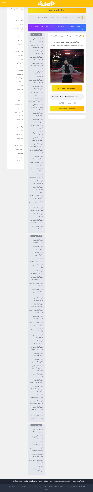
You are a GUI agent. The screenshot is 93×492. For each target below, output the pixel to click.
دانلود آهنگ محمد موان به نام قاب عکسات (36, 58)
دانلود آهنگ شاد (17, 481)
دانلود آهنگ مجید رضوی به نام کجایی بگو (36, 260)
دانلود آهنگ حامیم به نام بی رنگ (37, 375)
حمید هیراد (20, 161)
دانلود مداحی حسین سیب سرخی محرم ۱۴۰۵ (36, 443)
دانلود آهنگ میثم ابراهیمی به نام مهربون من (36, 409)
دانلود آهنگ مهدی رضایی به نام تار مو (38, 120)
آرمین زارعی (20, 36)
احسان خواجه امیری (17, 51)
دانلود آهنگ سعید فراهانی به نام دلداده (37, 114)
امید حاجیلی (20, 70)
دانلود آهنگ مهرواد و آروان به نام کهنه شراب (37, 145)
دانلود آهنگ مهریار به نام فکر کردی (36, 126)
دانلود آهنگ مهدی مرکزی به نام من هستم (36, 176)
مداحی (21, 24)
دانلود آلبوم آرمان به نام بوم (36, 151)
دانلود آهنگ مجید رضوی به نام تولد (38, 342)
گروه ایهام (20, 100)
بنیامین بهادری (19, 112)
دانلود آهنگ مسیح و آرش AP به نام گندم (37, 278)
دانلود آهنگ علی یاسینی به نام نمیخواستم (36, 311)
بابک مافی (20, 108)
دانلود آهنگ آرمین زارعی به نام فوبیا (36, 284)
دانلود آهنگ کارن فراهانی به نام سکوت (37, 139)
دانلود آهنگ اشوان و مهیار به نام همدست (37, 330)
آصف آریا (20, 44)
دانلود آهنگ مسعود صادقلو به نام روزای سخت (37, 291)
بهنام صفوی (20, 119)
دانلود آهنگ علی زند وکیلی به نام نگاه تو (37, 360)
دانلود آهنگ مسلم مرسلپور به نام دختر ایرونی (37, 189)
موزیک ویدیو (19, 20)
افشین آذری (20, 63)
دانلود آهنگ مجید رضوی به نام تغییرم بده (36, 396)
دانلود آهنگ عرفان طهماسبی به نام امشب (37, 305)
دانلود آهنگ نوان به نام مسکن (36, 266)
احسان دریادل (19, 48)
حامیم (21, 142)
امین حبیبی (20, 85)
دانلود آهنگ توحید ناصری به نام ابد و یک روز (37, 65)
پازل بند (21, 123)
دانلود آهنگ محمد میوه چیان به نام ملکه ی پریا (36, 221)
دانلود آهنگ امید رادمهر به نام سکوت (36, 163)
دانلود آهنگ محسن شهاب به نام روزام (70, 36)
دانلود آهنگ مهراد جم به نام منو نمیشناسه (36, 299)
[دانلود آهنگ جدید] (46, 3)
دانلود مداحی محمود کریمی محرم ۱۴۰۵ (37, 437)
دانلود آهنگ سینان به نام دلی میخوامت (37, 157)
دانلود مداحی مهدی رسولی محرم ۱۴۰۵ (37, 455)
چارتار (21, 130)
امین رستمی (20, 89)
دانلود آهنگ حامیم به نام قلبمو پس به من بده (36, 348)
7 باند (21, 33)
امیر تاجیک (20, 74)
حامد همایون (19, 138)
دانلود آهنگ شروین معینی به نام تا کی (37, 52)
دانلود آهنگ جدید (75, 42)
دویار (22, 164)
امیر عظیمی (20, 82)
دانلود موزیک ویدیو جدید (62, 481)
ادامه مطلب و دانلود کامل (67, 108)
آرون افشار (20, 40)
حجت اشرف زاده (18, 146)
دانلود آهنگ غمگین (30, 481)
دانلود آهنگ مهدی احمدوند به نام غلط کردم (36, 241)
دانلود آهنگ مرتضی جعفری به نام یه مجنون (36, 209)
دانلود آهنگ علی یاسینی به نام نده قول (36, 253)
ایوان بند (20, 97)
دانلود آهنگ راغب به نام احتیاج (36, 203)
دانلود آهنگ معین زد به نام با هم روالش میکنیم (36, 402)
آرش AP (21, 93)
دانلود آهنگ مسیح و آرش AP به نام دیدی (37, 416)
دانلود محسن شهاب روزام (66, 88)
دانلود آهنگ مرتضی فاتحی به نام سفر (37, 87)
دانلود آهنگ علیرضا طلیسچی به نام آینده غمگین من (37, 388)
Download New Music (57, 45)
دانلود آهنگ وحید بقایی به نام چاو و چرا (36, 81)
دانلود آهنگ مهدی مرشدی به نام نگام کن (37, 133)
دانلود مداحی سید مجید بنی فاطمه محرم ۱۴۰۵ (36, 449)
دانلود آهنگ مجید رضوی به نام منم (38, 247)
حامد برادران (19, 134)
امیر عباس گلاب (19, 78)
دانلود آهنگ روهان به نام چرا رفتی (37, 227)
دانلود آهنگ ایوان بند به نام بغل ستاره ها (36, 182)
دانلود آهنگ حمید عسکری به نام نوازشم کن (36, 100)
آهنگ (60, 103)
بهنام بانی (20, 115)
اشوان (21, 59)
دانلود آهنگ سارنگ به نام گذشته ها (37, 170)
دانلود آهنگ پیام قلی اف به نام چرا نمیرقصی (36, 196)
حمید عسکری (19, 157)
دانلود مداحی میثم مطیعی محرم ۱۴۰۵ (38, 430)
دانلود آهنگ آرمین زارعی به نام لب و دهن (36, 323)
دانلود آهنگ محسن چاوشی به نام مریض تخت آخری (37, 368)
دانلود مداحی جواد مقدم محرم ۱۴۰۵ (36, 461)
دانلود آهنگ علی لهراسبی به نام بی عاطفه (36, 381)
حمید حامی (20, 153)
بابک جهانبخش (19, 104)
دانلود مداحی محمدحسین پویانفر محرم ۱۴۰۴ (37, 468)
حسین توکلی (19, 149)
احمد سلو (20, 55)
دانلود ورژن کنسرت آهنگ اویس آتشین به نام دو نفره (36, 74)
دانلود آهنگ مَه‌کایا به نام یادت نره (36, 215)
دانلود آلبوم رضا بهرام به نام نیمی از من (36, 336)
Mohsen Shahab (56, 10)
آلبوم (22, 17)
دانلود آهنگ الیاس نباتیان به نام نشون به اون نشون (37, 107)
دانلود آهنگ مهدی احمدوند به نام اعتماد (37, 317)
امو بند (21, 67)
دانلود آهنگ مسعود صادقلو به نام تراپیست (37, 354)
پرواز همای (20, 127)
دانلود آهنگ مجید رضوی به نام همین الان (36, 272)
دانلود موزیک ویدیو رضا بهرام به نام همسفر (36, 46)
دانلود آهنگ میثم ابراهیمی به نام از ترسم (36, 40)
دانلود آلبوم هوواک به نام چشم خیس (37, 93)
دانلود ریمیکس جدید (45, 481)
